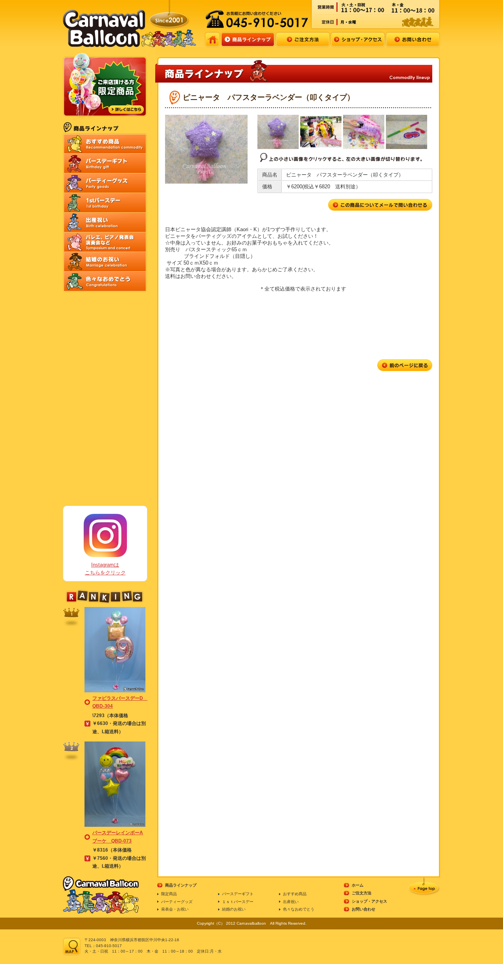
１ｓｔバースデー (237, 902)
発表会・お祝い (175, 909)
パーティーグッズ (177, 902)
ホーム (357, 885)
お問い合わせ (363, 909)
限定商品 (169, 894)
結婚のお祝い (234, 909)
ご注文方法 (361, 893)
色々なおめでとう (298, 909)
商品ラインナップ (180, 885)
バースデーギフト (237, 894)
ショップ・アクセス (369, 901)
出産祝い (291, 902)
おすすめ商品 (295, 894)
